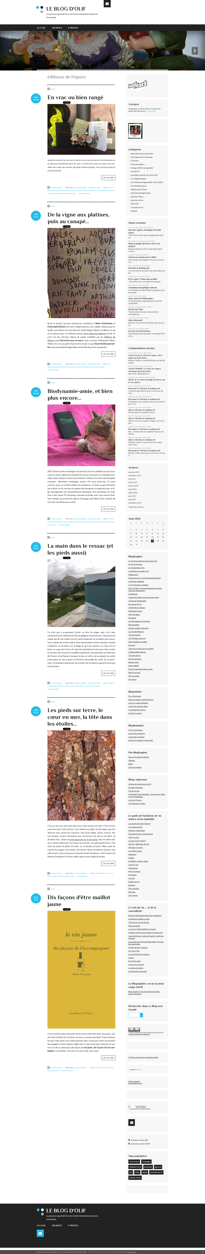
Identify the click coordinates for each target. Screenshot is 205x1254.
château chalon (135, 1178)
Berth (130, 764)
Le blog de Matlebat (136, 581)
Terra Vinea (132, 895)
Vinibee (131, 858)
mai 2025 (132, 479)
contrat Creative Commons (139, 1034)
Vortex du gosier (135, 659)
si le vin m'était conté (74, 190)
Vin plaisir (132, 618)
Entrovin (131, 645)
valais (137, 1172)
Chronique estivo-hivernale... (142, 157)
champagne (146, 1161)
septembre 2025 (134, 475)
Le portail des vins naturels (138, 954)
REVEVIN (134, 204)
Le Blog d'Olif (132, 1069)
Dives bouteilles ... (138, 164)
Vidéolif (134, 211)
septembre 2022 (134, 503)
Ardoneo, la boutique (136, 830)
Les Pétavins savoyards (137, 971)
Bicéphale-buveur (135, 611)
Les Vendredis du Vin (136, 568)
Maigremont (133, 575)
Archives (57, 28)
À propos (73, 28)
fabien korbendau (83, 367)
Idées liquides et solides (137, 642)
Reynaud (132, 388)
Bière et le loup (134, 672)
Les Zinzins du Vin (135, 827)
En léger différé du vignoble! (142, 168)
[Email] (107, 3)
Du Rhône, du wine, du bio (138, 861)
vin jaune (98, 1068)
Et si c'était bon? (134, 696)
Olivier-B (132, 380)
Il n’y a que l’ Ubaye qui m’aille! (142, 279)
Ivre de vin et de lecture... (139, 331)
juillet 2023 (132, 493)
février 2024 (133, 486)
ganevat (158, 1167)
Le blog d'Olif (66, 9)
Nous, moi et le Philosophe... (141, 298)
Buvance (131, 885)
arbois (144, 1172)
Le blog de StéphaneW (137, 601)
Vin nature (132, 679)
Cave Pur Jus (133, 865)
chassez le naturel (69, 193)
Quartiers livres (94, 187)
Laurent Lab (133, 355)
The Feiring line (134, 635)
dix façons (106, 1068)
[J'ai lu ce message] (203, 1252)
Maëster (131, 760)
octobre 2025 (133, 472)
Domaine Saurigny (135, 787)
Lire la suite (108, 177)
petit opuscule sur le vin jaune (84, 839)
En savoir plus (132, 1252)
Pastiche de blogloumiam (140, 193)
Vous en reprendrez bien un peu (140, 669)
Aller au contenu (7, 2)
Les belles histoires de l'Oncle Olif (144, 175)
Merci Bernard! (135, 320)
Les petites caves (135, 851)
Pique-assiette (134, 926)
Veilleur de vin (133, 882)
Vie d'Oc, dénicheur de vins (138, 844)
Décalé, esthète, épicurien (138, 628)
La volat (131, 878)
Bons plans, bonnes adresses (142, 153)
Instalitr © (135, 171)
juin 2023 (132, 496)
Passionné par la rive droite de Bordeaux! (144, 578)
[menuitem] (43, 27)
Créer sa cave (133, 837)
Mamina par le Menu (139, 189)
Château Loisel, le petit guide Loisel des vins (145, 933)
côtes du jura (134, 1161)
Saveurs (135, 1109)
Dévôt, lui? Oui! (135, 309)
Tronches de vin (137, 207)
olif (129, 410)
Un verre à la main (135, 564)
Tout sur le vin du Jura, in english (141, 649)
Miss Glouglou (134, 614)
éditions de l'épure (58, 190)
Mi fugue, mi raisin (135, 847)
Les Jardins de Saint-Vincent (139, 824)
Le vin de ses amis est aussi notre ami (142, 561)
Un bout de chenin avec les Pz (139, 784)
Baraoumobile (133, 625)
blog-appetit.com (135, 1083)
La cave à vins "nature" (137, 841)
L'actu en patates (135, 767)
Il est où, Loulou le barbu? (138, 703)
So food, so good (135, 713)
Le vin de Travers (135, 800)
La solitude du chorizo (137, 710)
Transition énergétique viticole (142, 287)
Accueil (41, 28)
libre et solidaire (89, 190)
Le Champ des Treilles (136, 803)
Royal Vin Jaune (134, 961)
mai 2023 (132, 499)
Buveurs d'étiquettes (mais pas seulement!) (145, 915)
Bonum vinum (133, 662)
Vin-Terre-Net (134, 951)
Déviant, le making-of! (138, 268)
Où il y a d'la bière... (135, 730)
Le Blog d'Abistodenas (137, 652)
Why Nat (131, 892)
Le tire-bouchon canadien (138, 585)
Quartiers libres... (81, 187)
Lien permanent (56, 187)
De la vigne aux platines (95, 333)
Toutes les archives (136, 507)
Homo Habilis (133, 666)
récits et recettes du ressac (89, 686)
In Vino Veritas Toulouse (138, 947)
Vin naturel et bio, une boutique (140, 834)
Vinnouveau (133, 868)
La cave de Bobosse (136, 632)
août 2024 (132, 482)
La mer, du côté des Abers (138, 706)
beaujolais (148, 1167)
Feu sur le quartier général (138, 757)
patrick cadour (59, 686)
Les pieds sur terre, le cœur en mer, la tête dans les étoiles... (79, 717)
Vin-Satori (132, 875)
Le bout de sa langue (136, 737)
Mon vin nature (134, 871)
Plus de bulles (133, 889)
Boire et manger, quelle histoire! (141, 700)
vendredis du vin (156, 1172)
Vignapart (132, 854)
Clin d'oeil (134, 161)
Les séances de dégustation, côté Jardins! (147, 182)
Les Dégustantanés (138, 179)
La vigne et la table (135, 968)
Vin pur (131, 958)
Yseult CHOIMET (135, 369)
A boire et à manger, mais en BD (140, 740)
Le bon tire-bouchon (136, 964)
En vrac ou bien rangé (75, 97)
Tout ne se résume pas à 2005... (142, 257)
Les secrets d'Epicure (136, 733)
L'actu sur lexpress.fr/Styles (140, 1109)
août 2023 (132, 489)
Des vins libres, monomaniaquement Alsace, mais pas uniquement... (145, 589)
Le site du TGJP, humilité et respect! (142, 929)
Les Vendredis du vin (139, 186)
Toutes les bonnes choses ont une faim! (143, 597)
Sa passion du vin (135, 604)
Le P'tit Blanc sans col (136, 638)
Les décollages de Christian (139, 621)
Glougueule (132, 594)
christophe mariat (98, 367)
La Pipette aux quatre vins (138, 571)
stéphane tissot (135, 1167)
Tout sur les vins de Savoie (138, 922)
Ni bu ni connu (133, 676)
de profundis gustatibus (64, 522)
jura (130, 1172)
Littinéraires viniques (136, 608)
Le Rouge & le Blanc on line (138, 919)
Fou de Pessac (134, 791)
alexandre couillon (102, 873)
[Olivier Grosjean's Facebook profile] (143, 1057)
